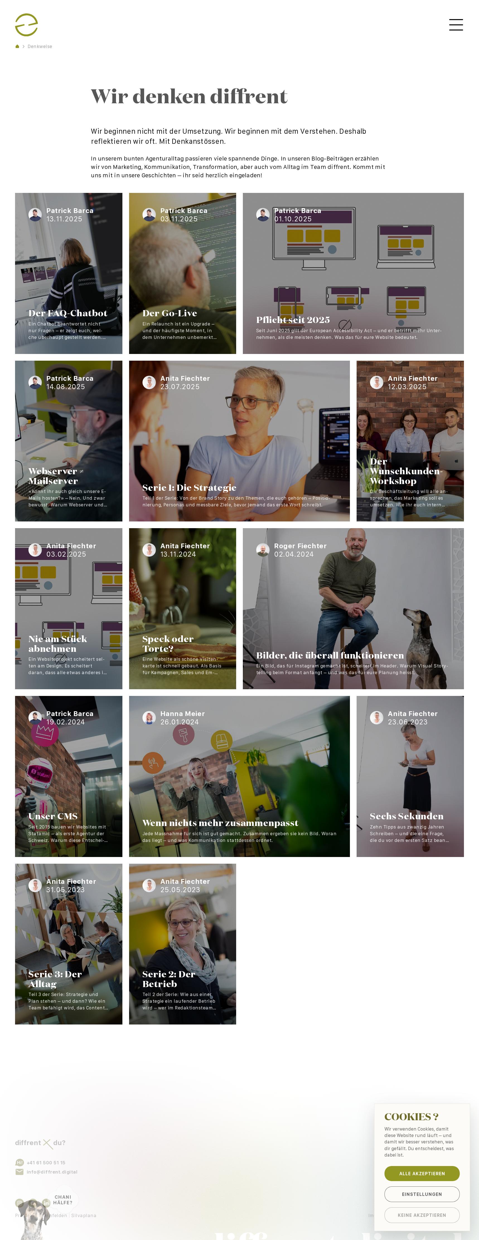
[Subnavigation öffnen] (456, 24)
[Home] (17, 46)
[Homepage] (26, 24)
